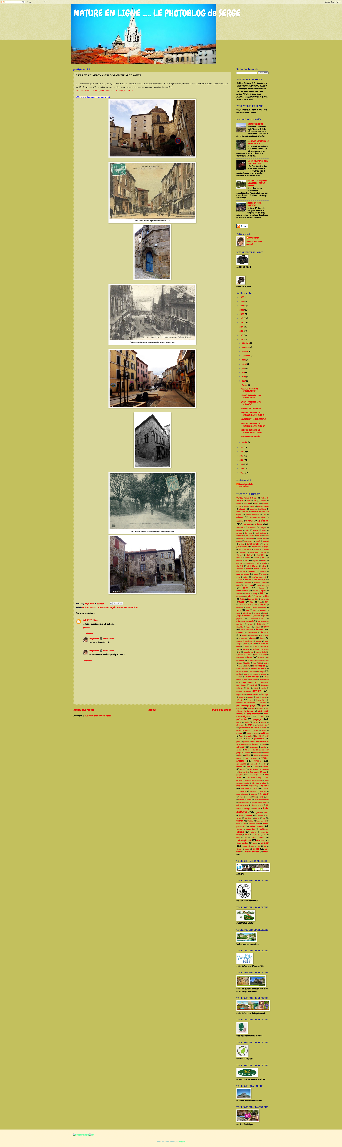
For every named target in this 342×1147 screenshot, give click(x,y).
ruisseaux (265, 766)
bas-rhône (248, 533)
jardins (253, 638)
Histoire (248, 627)
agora (246, 506)
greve (265, 616)
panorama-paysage (245, 705)
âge (240, 506)
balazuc (255, 530)
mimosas (255, 674)
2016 (242, 339)
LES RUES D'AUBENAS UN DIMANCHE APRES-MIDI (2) (253, 424)
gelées (238, 613)
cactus (259, 539)
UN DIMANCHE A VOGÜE (250, 436)
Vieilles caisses (258, 837)
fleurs (241, 601)
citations (239, 563)
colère (264, 566)
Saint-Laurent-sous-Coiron (253, 780)
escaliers (239, 594)
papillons (240, 708)
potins (241, 739)
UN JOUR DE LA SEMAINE (251, 408)
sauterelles (262, 791)
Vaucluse (239, 829)
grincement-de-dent (257, 618)
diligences (257, 582)
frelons (248, 608)
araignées (239, 521)
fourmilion (239, 608)
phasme (255, 722)
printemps (259, 738)
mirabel (263, 674)
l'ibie (246, 644)
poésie (249, 733)
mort (248, 688)
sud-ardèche (133, 607)
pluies (256, 730)
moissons (239, 677)
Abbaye (238, 503)
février (245, 385)
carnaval (266, 541)
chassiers (249, 555)
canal (265, 539)
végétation (250, 829)
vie (246, 837)
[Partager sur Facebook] (119, 603)
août (244, 360)
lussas (248, 666)
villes (258, 846)
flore (267, 602)
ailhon (252, 506)
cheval (264, 558)
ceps (240, 549)
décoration (239, 582)
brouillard (250, 538)
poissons (256, 733)
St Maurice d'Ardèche (262, 800)
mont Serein (253, 680)
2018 (242, 331)
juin (243, 368)
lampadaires (240, 658)
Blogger (182, 1141)
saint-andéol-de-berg (254, 778)
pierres (263, 722)
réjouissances (254, 747)
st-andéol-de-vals (243, 802)
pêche (247, 722)
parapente (259, 708)
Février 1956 (265, 599)
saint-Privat (253, 786)
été (261, 593)
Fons (255, 605)
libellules (247, 663)
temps (266, 812)
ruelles (120, 607)
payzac (238, 722)
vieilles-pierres (243, 840)
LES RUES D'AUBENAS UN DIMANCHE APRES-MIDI (251, 431)
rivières (257, 760)
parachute (251, 708)
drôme (245, 585)
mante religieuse (242, 669)
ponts (267, 736)
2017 (242, 335)
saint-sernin (264, 786)
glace (265, 613)
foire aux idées (245, 605)
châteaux (260, 555)
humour (239, 632)
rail (252, 741)
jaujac (262, 638)
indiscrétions (252, 633)
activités (257, 503)
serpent (248, 797)
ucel (264, 818)
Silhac (255, 797)
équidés (263, 591)
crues (238, 577)
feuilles (242, 599)
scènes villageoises (242, 794)
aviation (239, 530)
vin (265, 846)
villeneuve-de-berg (248, 846)
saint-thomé (245, 788)
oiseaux (239, 700)
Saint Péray (240, 775)
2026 (242, 297)
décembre (246, 343)
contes (264, 569)
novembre (246, 347)
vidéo (238, 837)
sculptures (254, 794)
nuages (250, 697)
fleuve (252, 602)
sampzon (243, 791)
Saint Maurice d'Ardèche (258, 772)
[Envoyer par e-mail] (111, 603)
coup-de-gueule (242, 574)
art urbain (248, 524)
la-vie (255, 647)
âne (265, 514)
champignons (254, 552)
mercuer (252, 671)
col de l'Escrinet (252, 566)
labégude (256, 649)
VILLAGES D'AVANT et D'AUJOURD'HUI (249, 390)
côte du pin (240, 571)
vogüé (256, 848)
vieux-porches (242, 843)
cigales (255, 560)
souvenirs (241, 799)
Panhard (263, 703)
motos (256, 688)
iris (262, 636)
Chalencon (265, 549)
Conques (256, 569)
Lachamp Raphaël (261, 652)
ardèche (85, 607)
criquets (264, 574)
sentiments (264, 794)
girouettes (257, 613)
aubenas (93, 607)
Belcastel (259, 536)
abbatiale (263, 501)
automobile (252, 527)
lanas (249, 657)
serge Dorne (94, 638)
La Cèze (253, 644)
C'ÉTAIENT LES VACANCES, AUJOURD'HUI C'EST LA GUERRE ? (257, 183)
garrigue (263, 610)
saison (255, 788)
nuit (257, 697)
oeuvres (264, 697)
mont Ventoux (264, 680)
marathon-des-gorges (258, 669)
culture (245, 577)
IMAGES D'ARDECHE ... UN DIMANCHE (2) (251, 396)
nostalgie (265, 694)
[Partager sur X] (116, 603)
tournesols (260, 815)
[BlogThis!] (113, 603)
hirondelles (239, 627)
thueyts (241, 815)
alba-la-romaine (263, 506)
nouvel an (242, 697)
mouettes (239, 692)
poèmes (239, 733)
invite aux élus (253, 636)
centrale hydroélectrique (260, 547)
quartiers (246, 742)
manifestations (259, 666)
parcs (261, 716)
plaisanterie (240, 725)
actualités (265, 503)
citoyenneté (248, 563)
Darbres (248, 580)
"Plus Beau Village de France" (246, 498)
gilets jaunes (247, 613)
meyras (246, 674)
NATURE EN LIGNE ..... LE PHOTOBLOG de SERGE (156, 13)
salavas (266, 788)
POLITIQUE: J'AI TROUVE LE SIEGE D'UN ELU (258, 142)
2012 (242, 460)
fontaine (263, 605)
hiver (266, 626)
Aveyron (263, 527)
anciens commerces (252, 514)
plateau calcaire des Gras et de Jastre (252, 728)
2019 (242, 327)
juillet (244, 364)
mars (244, 381)
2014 (242, 451)
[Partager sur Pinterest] (121, 603)
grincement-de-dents (245, 621)
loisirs (260, 663)
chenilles (256, 558)
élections (261, 588)
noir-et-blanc (252, 694)
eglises (245, 588)
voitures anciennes (252, 851)
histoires (257, 627)
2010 (242, 468)
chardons (239, 555)
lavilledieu (261, 658)
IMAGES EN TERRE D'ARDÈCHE (255, 204)
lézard (240, 663)
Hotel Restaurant (247, 630)
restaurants (257, 753)
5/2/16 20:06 (92, 620)
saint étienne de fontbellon (259, 769)
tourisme (249, 815)
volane (266, 851)
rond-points (253, 764)
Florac (260, 602)
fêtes (266, 596)
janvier (245, 442)
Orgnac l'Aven (261, 700)
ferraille (258, 596)
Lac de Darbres (248, 652)
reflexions (240, 747)
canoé (258, 541)
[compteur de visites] (81, 1135)
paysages (257, 719)
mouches (263, 688)
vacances (239, 821)
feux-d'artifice (253, 599)
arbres (249, 520)
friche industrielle (259, 607)
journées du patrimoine (244, 641)
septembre (246, 355)
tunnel (257, 818)
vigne (255, 843)
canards (239, 541)
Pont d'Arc (249, 736)
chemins (247, 558)
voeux (247, 849)
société (261, 797)
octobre (245, 351)
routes (263, 764)
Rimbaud (257, 755)
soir (267, 797)
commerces (239, 569)
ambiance (262, 509)
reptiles (238, 750)
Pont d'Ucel (259, 736)
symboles (259, 812)
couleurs (251, 571)
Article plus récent (83, 709)
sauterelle (253, 791)
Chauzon (239, 558)
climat (264, 563)
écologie (265, 585)
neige (238, 694)
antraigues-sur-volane (257, 517)
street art (256, 809)
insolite (244, 636)
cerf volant (247, 549)
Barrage (239, 533)
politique (265, 733)
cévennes (256, 549)
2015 (242, 447)
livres (254, 663)
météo (238, 674)
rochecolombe (241, 764)
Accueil (152, 709)
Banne (264, 530)
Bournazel (241, 539)
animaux (239, 517)
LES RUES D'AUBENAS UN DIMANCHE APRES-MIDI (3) (253, 413)
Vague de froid (261, 821)
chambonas (242, 552)
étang (255, 594)
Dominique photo (246, 484)
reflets (263, 744)
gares (254, 610)
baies (247, 530)
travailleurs (248, 818)
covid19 (256, 574)
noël (243, 694)
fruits (238, 610)
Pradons (248, 739)
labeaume (246, 649)
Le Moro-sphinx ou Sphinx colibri (258, 660)
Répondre (86, 628)
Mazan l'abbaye (241, 671)
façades (113, 607)
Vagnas (250, 821)
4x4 (255, 501)
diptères (264, 582)
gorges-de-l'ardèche (243, 616)
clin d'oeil (239, 566)
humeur (259, 629)
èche (258, 585)
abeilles (247, 503)
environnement (242, 590)
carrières (241, 544)
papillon (263, 705)
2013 (242, 456)
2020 (242, 322)
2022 (242, 314)
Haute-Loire (261, 624)
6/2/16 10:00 (108, 638)
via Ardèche (256, 835)
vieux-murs (260, 840)
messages (261, 671)
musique (247, 691)
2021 (242, 318)
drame (238, 585)
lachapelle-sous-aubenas (244, 655)
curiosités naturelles (259, 577)
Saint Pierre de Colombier (254, 775)
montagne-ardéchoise (247, 682)
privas (238, 742)
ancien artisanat (242, 512)
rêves (240, 755)
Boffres (266, 536)
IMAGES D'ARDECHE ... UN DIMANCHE (251, 403)
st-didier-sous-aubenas (259, 802)
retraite (266, 753)
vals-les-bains (256, 826)
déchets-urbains (259, 580)
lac (239, 652)
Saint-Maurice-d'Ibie (259, 783)
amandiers (253, 509)
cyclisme (239, 580)
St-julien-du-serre (257, 805)
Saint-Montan (241, 786)
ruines (257, 767)
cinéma (263, 560)
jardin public (243, 638)
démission (248, 582)
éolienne (255, 591)
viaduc (264, 835)
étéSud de (239, 596)
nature (256, 691)
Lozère (266, 663)
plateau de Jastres (243, 730)
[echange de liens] (91, 1135)
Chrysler (239, 561)
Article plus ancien (221, 709)
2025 (242, 301)
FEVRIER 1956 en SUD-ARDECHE (253, 419)
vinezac (238, 849)
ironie (267, 635)
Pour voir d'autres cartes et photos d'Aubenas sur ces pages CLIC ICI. (105, 90)
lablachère (265, 649)
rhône (247, 755)
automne (239, 527)
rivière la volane (251, 758)
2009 (242, 473)
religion (263, 747)
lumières (241, 666)
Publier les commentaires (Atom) (98, 716)
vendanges (253, 832)
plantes (249, 725)
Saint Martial (243, 772)
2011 (241, 464)
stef (84, 620)
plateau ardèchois (262, 725)
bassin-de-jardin (261, 533)
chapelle (263, 552)
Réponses (89, 633)
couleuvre (263, 571)
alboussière (242, 509)
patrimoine (241, 719)
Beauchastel (250, 536)
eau (251, 585)
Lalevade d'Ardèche (260, 655)
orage (250, 700)
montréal (253, 685)
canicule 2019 (248, 541)
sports (249, 799)
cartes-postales (103, 607)
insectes (265, 632)
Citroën (257, 563)
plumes (264, 730)
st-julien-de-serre (242, 805)
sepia (241, 797)
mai (243, 372)
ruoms (242, 769)
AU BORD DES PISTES (255, 124)
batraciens (240, 536)
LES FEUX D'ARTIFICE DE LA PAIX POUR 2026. (258, 162)
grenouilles (256, 616)
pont (241, 736)
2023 (242, 310)
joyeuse (258, 641)
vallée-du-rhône (254, 823)
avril (244, 377)
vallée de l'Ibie (241, 824)
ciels (246, 560)
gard (247, 610)
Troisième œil (244, 486)
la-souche (246, 646)
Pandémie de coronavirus (245, 703)
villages (265, 843)
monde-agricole (252, 677)
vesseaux (247, 835)
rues (125, 607)
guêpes (250, 624)
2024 (242, 306)
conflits (248, 569)
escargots (247, 594)
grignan (239, 618)
